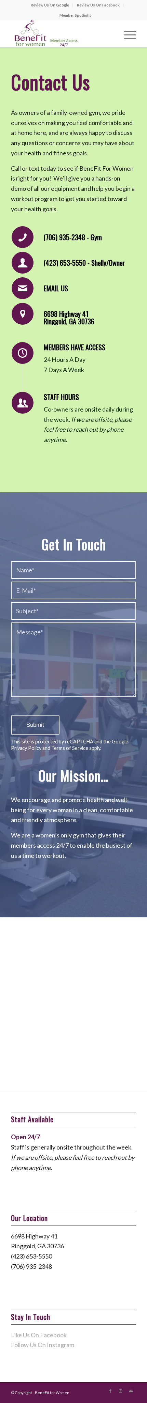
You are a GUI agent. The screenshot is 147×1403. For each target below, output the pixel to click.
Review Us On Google (50, 5)
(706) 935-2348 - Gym (73, 237)
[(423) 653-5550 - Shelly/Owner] (23, 263)
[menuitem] (50, 5)
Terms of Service (69, 748)
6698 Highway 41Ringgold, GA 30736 (69, 317)
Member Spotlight (75, 15)
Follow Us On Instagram (42, 1344)
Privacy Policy (26, 748)
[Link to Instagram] (121, 1391)
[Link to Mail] (131, 1391)
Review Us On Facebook (98, 5)
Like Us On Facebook (39, 1335)
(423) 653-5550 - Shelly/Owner (84, 263)
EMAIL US (56, 288)
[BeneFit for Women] (61, 33)
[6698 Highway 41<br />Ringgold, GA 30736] (23, 314)
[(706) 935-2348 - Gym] (23, 237)
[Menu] (126, 33)
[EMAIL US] (23, 288)
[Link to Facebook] (110, 1391)
